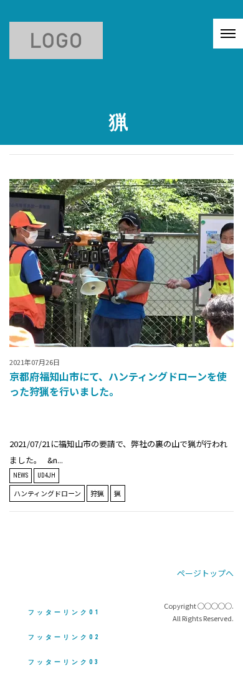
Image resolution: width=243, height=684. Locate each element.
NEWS (20, 475)
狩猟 (97, 493)
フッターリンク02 (64, 637)
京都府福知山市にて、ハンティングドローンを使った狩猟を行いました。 (118, 384)
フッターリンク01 (64, 612)
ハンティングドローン (47, 493)
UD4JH (46, 475)
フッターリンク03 (64, 662)
